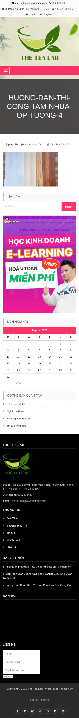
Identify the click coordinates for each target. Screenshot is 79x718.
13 (39, 357)
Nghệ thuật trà (15, 411)
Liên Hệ (11, 547)
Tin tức (11, 532)
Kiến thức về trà (16, 404)
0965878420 (59, 3)
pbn (10, 144)
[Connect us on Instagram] (48, 711)
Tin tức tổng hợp (16, 425)
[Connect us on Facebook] (17, 711)
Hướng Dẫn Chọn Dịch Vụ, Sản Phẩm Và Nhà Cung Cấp (39, 585)
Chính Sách (14, 539)
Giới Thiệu (13, 518)
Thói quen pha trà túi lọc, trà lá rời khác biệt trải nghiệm (38, 566)
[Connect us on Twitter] (25, 711)
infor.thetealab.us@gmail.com (30, 3)
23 (71, 363)
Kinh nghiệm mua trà (19, 418)
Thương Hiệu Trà (17, 525)
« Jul (18, 383)
